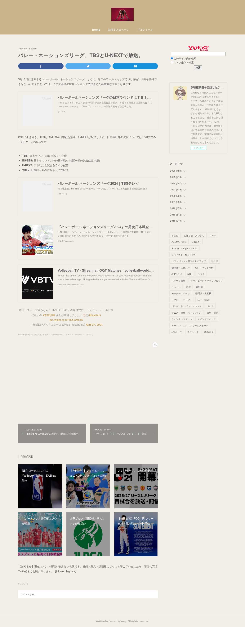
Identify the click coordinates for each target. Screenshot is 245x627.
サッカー (176, 287)
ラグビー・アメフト (182, 299)
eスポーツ (177, 332)
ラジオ (201, 273)
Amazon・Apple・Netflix (184, 248)
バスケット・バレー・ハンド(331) (78, 334)
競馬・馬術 (212, 312)
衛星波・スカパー (181, 267)
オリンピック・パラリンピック (207, 280)
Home (96, 29)
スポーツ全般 (178, 280)
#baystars (95, 315)
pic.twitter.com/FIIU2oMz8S (66, 320)
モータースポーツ (181, 293)
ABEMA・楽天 (179, 241)
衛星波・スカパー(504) (52, 334)
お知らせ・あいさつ (194, 235)
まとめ (175, 235)
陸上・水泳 (203, 299)
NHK (189, 273)
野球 (188, 287)
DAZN (213, 235)
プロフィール (145, 29)
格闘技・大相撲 (203, 293)
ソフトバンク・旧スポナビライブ (189, 261)
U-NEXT (196, 241)
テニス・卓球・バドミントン (186, 312)
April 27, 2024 (94, 324)
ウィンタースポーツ (182, 319)
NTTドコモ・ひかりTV (183, 254)
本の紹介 (208, 332)
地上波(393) (36, 334)
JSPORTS (177, 273)
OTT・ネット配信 (204, 267)
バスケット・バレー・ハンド (186, 306)
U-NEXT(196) (24, 334)
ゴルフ (210, 306)
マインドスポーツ (207, 319)
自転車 (199, 287)
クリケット (193, 332)
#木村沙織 (49, 315)
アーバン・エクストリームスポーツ (190, 325)
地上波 (214, 261)
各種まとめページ (118, 29)
